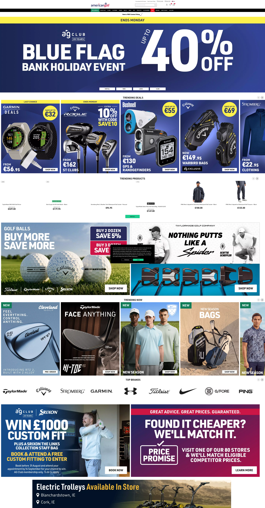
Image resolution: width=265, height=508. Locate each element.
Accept (138, 259)
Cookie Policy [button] (141, 254)
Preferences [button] (134, 256)
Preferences (126, 259)
